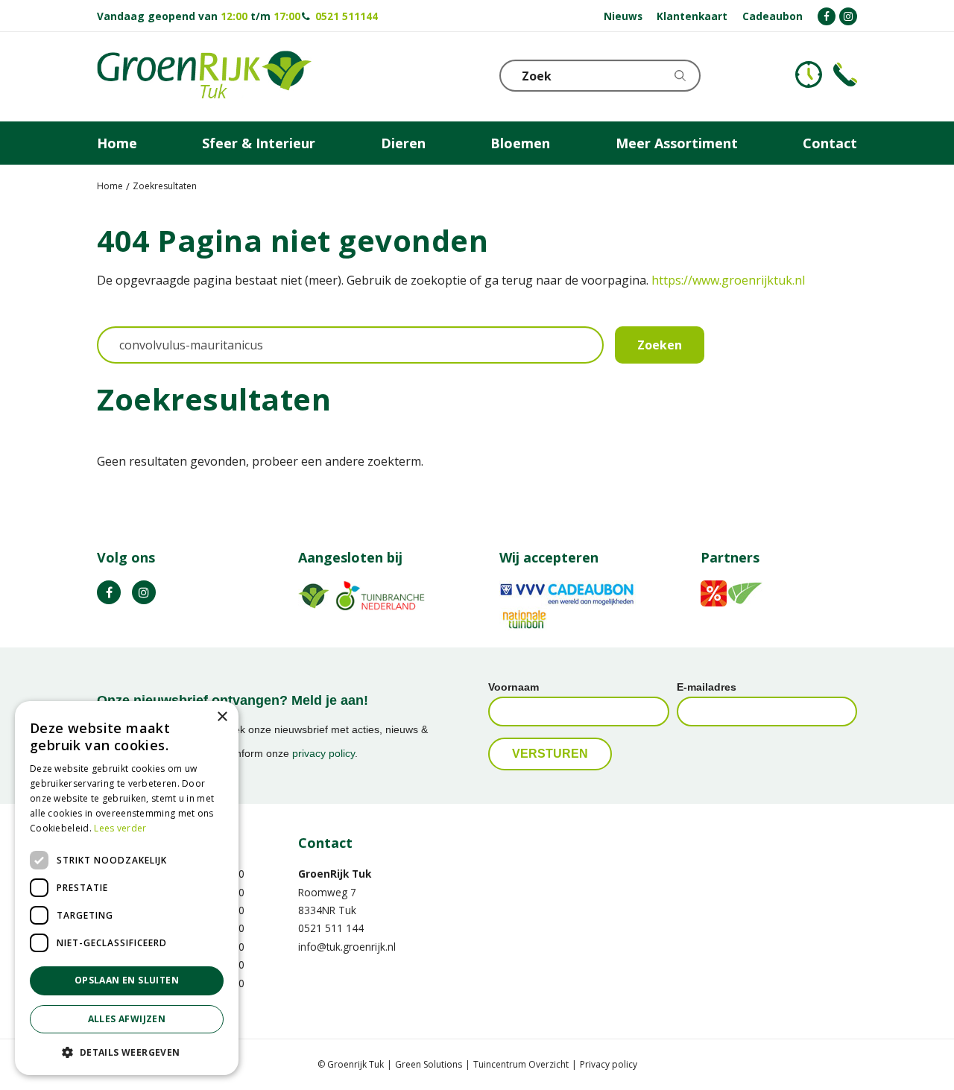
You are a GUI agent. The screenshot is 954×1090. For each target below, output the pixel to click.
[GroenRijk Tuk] (204, 77)
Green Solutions (428, 1064)
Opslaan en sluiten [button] (127, 980)
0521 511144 (346, 16)
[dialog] (126, 888)
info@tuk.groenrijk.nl (347, 947)
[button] (127, 1051)
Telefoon (845, 74)
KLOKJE (808, 74)
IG (144, 592)
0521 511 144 (331, 928)
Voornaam (513, 687)
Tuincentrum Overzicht (521, 1064)
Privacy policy (608, 1064)
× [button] (221, 717)
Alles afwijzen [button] (127, 1019)
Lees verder (120, 828)
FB (109, 592)
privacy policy (323, 753)
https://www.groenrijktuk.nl (728, 280)
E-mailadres (706, 687)
